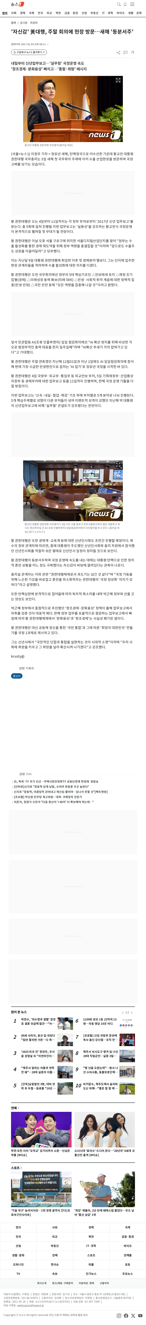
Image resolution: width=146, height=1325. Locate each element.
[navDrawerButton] (132, 4)
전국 (18, 1237)
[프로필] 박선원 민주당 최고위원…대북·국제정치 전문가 (48, 797)
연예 (14, 1108)
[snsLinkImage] (119, 1315)
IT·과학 (91, 1246)
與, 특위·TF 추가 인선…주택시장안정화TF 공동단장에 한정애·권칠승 (56, 781)
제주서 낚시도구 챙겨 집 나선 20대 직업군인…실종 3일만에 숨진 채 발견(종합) (100, 1056)
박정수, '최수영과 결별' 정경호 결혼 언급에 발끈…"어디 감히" (38, 1024)
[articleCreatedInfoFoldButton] (47, 44)
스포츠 (15, 1168)
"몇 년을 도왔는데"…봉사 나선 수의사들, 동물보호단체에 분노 (100, 1072)
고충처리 (104, 1283)
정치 (13, 23)
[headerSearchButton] (119, 4)
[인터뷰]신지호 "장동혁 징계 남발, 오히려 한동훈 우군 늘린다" (51, 786)
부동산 (55, 1246)
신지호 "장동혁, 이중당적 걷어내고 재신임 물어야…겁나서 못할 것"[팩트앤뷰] (61, 792)
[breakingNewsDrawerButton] (125, 4)
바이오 (128, 1246)
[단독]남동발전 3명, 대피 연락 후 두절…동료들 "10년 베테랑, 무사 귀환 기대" (38, 1088)
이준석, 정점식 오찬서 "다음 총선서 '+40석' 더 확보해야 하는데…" (54, 802)
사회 (55, 1227)
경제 (91, 1227)
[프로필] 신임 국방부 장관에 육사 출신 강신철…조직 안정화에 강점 (100, 1040)
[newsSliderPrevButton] (122, 1013)
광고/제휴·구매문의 (62, 1283)
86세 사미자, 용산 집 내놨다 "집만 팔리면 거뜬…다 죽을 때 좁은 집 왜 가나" (38, 1040)
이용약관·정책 (86, 1283)
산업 (18, 1246)
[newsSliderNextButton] (131, 1013)
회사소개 (41, 1283)
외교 (55, 1237)
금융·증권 (128, 1237)
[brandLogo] (17, 4)
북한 (91, 1237)
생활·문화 (18, 1255)
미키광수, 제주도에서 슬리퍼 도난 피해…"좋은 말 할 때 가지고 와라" (100, 1088)
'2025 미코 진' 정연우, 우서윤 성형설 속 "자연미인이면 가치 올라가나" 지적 (38, 1056)
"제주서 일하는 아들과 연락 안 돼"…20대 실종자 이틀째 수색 (38, 1072)
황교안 (16, 675)
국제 (127, 1227)
